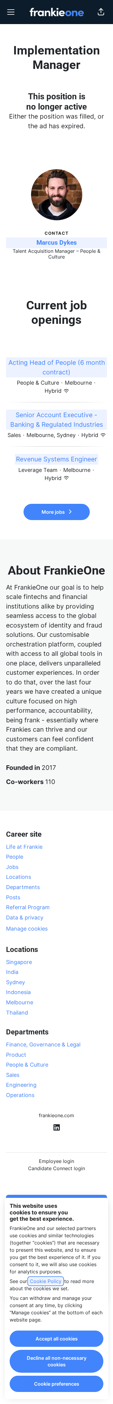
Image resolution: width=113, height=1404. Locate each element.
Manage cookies (27, 928)
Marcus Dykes (56, 242)
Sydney (15, 982)
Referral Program (28, 907)
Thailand (17, 1012)
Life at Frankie (24, 847)
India (12, 972)
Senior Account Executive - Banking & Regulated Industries (56, 419)
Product (16, 1055)
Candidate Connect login (56, 1168)
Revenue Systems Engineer (56, 459)
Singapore (19, 962)
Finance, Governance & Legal (43, 1044)
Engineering (21, 1085)
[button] (101, 12)
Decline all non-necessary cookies (56, 1361)
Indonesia (18, 992)
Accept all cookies (57, 1339)
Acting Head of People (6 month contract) (56, 367)
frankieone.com (56, 1115)
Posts (13, 897)
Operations (20, 1095)
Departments (23, 887)
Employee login (56, 1161)
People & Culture (27, 1065)
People (14, 857)
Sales (12, 1075)
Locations (18, 877)
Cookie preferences (56, 1384)
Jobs (12, 867)
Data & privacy (24, 917)
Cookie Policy (45, 1281)
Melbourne (19, 1002)
